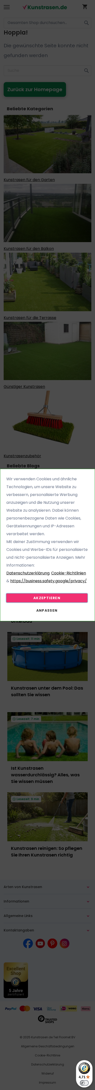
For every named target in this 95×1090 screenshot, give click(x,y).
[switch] (84, 1083)
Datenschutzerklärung (27, 573)
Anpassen (47, 610)
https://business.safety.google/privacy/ (48, 581)
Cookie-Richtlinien (68, 573)
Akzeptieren (46, 597)
